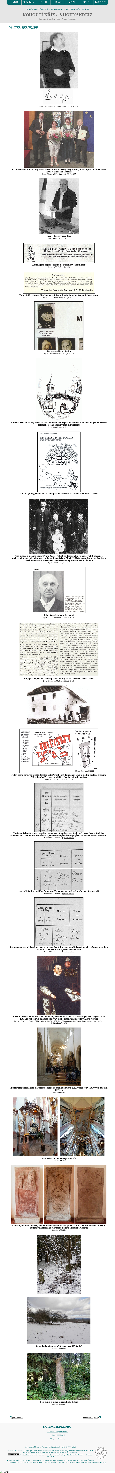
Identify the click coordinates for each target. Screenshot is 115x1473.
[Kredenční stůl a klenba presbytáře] (35, 1126)
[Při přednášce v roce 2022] (59, 206)
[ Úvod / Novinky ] (54, 1432)
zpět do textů (17, 1417)
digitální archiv (68, 838)
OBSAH (57, 2)
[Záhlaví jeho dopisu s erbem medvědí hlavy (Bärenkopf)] (59, 253)
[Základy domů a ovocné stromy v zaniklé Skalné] (58, 1264)
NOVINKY (28, 2)
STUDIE (43, 2)
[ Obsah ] (54, 1435)
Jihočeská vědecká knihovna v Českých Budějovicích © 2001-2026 (50, 1447)
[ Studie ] (64, 1432)
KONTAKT (101, 2)
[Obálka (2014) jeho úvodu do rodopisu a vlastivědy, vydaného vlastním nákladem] (59, 462)
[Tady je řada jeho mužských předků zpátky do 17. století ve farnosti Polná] (59, 649)
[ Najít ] (53, 1439)
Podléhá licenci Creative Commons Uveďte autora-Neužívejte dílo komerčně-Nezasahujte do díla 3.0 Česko (56, 1456)
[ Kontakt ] (61, 1439)
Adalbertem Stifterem (95, 835)
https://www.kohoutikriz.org (95, 1462)
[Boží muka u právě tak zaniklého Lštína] (59, 1376)
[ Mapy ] (61, 1435)
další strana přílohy (91, 1417)
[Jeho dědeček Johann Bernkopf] (59, 590)
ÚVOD (14, 2)
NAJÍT (86, 2)
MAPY (71, 2)
